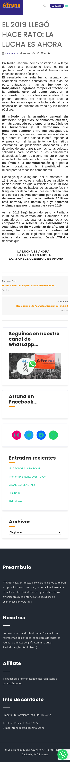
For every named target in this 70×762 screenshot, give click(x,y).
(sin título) (15, 493)
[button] (62, 754)
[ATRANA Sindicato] (11, 5)
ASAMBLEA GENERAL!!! (22, 485)
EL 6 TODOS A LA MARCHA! (24, 468)
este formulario (46, 678)
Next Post (42, 303)
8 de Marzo (15, 501)
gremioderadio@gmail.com (28, 728)
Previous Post (29, 283)
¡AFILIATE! (57, 5)
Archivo (47, 53)
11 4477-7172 (30, 723)
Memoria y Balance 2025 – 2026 (27, 476)
